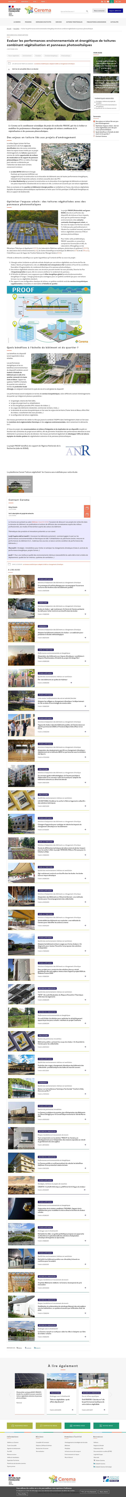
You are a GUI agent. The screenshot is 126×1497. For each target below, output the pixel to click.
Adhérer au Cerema (12, 1442)
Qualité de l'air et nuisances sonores (106, 108)
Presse (43, 1)
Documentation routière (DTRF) (103, 1451)
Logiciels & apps (98, 1454)
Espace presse (11, 1466)
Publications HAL (98, 1448)
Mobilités (67, 1448)
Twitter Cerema (100, 1460)
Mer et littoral (69, 1457)
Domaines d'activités (43, 22)
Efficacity (86, 251)
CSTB (76, 251)
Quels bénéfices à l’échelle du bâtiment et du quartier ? (107, 133)
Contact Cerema (101, 136)
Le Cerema (17, 22)
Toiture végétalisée (13, 55)
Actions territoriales (74, 22)
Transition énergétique (51, 55)
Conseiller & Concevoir (42, 1442)
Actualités (114, 22)
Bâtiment (67, 1445)
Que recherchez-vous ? (67, 11)
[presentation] (10, 1395)
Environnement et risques (72, 1454)
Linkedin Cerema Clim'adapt (103, 1467)
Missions (28, 22)
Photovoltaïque (65, 55)
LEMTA (35, 248)
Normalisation (40, 1451)
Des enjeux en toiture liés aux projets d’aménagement (107, 122)
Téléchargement (87, 508)
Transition (38, 55)
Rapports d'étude (99, 1445)
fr (116, 1)
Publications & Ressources (96, 22)
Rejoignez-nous (21, 1425)
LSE (36, 251)
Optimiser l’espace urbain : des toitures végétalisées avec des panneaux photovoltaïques (107, 127)
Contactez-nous (50, 1425)
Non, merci (104, 1492)
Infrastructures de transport (73, 1451)
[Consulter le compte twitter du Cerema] (105, 1)
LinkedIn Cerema (100, 1463)
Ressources (24, 1)
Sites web (96, 1457)
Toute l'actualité (11, 1445)
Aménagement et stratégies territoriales (76, 1442)
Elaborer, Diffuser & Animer (44, 1445)
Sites (34, 1)
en (120, 1)
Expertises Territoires (13, 1460)
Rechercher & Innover (42, 1448)
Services (59, 22)
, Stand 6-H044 (40, 522)
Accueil (9, 28)
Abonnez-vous (79, 1425)
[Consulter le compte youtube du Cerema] (108, 1)
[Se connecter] (111, 1)
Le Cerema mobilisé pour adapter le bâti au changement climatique (54, 63)
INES (59, 253)
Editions (96, 1442)
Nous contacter (99, 11)
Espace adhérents (115, 11)
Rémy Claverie (13, 507)
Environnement (27, 55)
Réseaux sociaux (11, 1454)
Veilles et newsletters (13, 1457)
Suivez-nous (108, 1425)
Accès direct (12, 1)
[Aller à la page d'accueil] (36, 8)
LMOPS (85, 248)
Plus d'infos (22, 1494)
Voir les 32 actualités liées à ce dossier (25, 69)
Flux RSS (9, 1451)
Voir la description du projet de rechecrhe (21, 513)
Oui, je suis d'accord (88, 1492)
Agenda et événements (13, 1448)
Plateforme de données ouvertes (16, 1463)
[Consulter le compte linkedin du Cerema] (102, 1)
